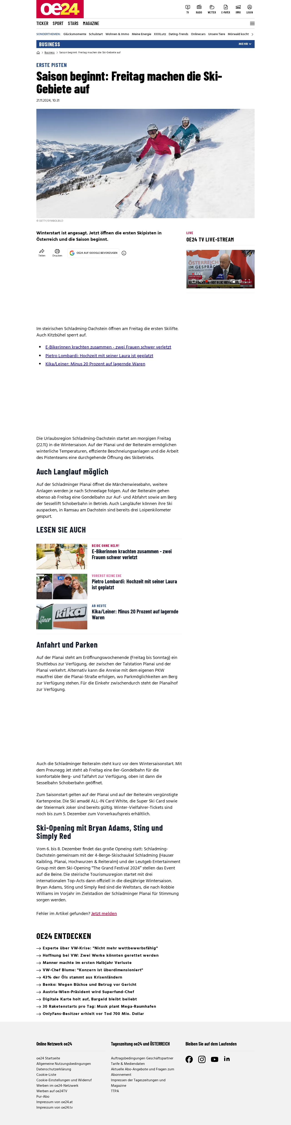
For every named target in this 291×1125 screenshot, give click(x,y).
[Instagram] (202, 1059)
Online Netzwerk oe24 (54, 1043)
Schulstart (96, 34)
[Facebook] (189, 1059)
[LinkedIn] (227, 1059)
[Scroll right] (252, 34)
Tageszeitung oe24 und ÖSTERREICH (140, 1043)
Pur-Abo (42, 1097)
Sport (58, 23)
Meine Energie (141, 34)
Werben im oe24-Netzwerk (57, 1086)
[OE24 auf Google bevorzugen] (124, 253)
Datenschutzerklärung (53, 1069)
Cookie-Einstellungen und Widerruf (64, 1080)
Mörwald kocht (238, 34)
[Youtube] (214, 1059)
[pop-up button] (240, 281)
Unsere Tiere (216, 34)
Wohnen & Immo (117, 34)
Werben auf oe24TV (51, 1091)
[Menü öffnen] (251, 23)
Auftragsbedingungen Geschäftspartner (142, 1058)
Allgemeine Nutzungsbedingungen (63, 1064)
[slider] (208, 281)
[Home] (38, 52)
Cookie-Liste (46, 1075)
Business (49, 44)
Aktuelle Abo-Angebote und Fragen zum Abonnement (142, 1072)
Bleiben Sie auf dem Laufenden (211, 1043)
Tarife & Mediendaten (128, 1064)
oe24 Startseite (48, 1058)
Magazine (91, 23)
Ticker (42, 23)
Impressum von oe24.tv (54, 1108)
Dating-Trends (178, 34)
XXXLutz (160, 34)
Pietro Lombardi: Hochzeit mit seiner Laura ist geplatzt (99, 356)
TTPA (115, 1091)
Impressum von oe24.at (54, 1102)
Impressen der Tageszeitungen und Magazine (138, 1083)
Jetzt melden (104, 914)
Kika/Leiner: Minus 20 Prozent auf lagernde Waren (95, 364)
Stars (73, 23)
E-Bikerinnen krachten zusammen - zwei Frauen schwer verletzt (108, 347)
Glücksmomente (74, 34)
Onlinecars (198, 34)
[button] (193, 281)
